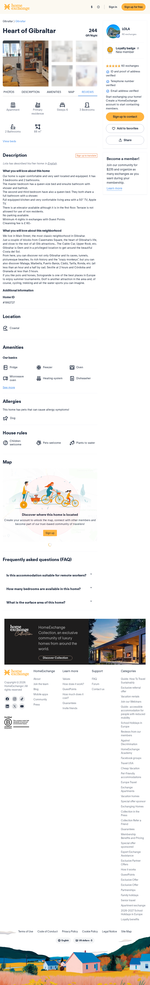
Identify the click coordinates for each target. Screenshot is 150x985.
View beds (9, 141)
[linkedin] (7, 706)
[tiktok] (22, 699)
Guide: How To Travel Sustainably (133, 680)
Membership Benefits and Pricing (132, 836)
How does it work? (73, 684)
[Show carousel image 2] (86, 51)
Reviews (88, 92)
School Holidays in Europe (131, 724)
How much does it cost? (73, 696)
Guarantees (69, 703)
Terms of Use (25, 931)
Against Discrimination (129, 742)
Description (31, 92)
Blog (36, 689)
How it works (128, 869)
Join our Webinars (131, 701)
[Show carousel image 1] (62, 51)
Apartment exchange (133, 905)
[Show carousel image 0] (25, 63)
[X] (15, 706)
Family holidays (129, 895)
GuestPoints (69, 689)
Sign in (113, 6)
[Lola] (113, 31)
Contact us (98, 689)
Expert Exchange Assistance (131, 853)
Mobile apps (40, 694)
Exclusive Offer (129, 879)
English (52, 163)
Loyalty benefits (130, 919)
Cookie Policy (90, 931)
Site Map (126, 931)
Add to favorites (127, 128)
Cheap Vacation (130, 768)
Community (40, 699)
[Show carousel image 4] (86, 76)
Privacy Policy (70, 931)
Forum (95, 684)
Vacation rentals (130, 696)
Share (128, 140)
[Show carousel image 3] (62, 76)
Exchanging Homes (132, 806)
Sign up (50, 533)
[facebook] (7, 699)
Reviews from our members (131, 733)
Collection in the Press (130, 813)
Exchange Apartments (127, 789)
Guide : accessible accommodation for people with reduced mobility (133, 712)
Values (66, 678)
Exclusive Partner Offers (131, 862)
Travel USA (127, 763)
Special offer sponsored (128, 845)
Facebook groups (131, 758)
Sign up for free (133, 6)
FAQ (94, 678)
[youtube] (22, 706)
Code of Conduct (48, 931)
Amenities (54, 92)
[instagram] (15, 699)
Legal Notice (109, 931)
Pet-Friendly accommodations (131, 775)
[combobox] (63, 940)
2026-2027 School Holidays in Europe (131, 912)
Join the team (40, 684)
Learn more (114, 188)
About (36, 678)
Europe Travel (129, 782)
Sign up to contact (125, 116)
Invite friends (70, 708)
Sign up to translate (86, 155)
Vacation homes (130, 796)
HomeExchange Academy (130, 751)
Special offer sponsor (133, 801)
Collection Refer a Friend (131, 822)
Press (36, 704)
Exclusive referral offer (131, 689)
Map (71, 92)
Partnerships (128, 890)
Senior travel (128, 900)
